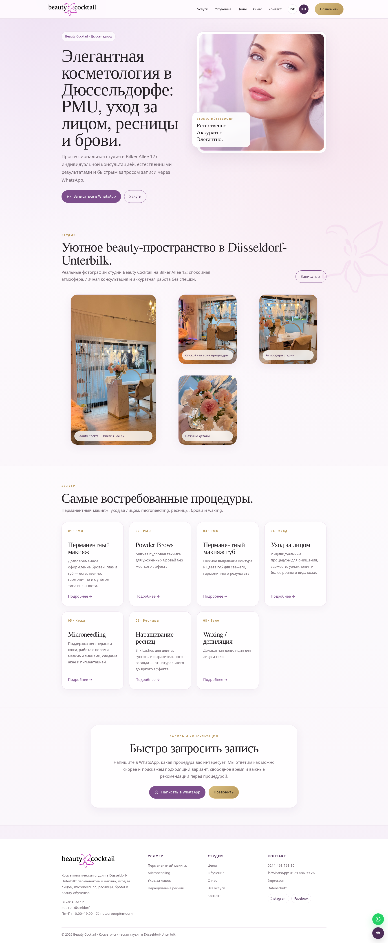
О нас (257, 9)
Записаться (311, 276)
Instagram (278, 898)
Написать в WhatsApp (180, 792)
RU (303, 9)
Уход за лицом (160, 880)
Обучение (223, 9)
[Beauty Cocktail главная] (72, 9)
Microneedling (159, 872)
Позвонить (329, 9)
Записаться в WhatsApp (95, 196)
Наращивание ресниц (166, 888)
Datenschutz (277, 888)
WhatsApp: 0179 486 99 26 (293, 872)
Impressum (276, 880)
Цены (242, 9)
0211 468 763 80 (281, 865)
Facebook (301, 898)
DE (292, 9)
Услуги (202, 9)
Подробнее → (80, 596)
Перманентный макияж (167, 865)
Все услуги (216, 888)
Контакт (275, 9)
